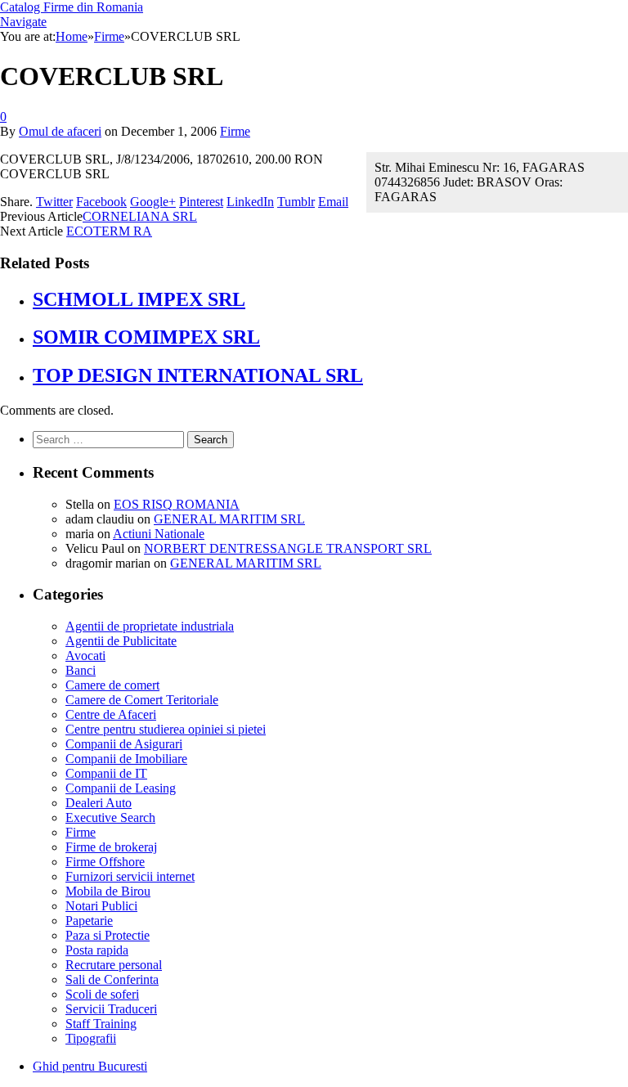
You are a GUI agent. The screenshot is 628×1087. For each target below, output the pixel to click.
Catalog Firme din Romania (71, 7)
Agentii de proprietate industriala (149, 626)
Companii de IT (106, 773)
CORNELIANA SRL (140, 216)
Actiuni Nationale (158, 534)
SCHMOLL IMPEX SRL (139, 299)
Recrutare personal (113, 965)
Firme (235, 131)
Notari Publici (101, 906)
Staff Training (101, 1024)
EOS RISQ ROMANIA (177, 504)
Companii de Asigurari (123, 744)
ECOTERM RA (109, 231)
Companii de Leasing (120, 788)
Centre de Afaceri (110, 714)
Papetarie (89, 921)
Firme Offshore (105, 862)
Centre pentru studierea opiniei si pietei (165, 729)
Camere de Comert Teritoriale (141, 700)
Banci (80, 670)
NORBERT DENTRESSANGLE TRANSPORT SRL (288, 548)
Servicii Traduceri (111, 1009)
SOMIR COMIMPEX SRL (146, 337)
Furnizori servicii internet (130, 876)
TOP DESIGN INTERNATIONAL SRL (198, 375)
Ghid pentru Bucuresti (90, 1066)
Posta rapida (96, 950)
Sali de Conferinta (112, 979)
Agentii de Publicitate (121, 641)
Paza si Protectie (107, 935)
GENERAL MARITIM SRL (229, 519)
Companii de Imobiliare (126, 759)
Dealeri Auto (98, 803)
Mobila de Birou (107, 891)
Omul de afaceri (60, 131)
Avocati (85, 656)
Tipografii (90, 1038)
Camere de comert (112, 685)
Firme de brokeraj (111, 847)
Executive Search (110, 817)
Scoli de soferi (102, 994)
